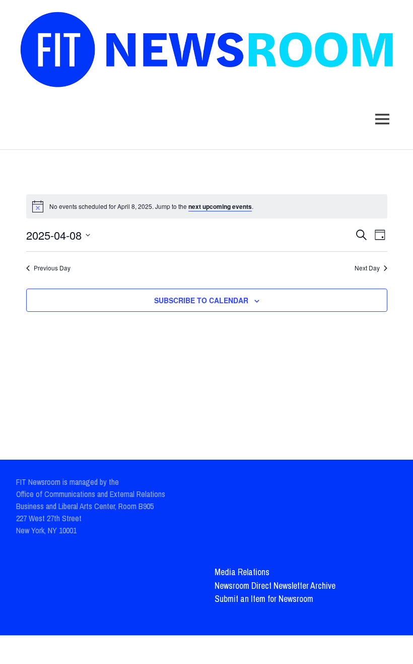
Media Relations (242, 572)
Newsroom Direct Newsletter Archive (275, 585)
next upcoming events (220, 206)
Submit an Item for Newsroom (264, 598)
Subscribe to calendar (201, 300)
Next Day (367, 268)
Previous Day (52, 268)
